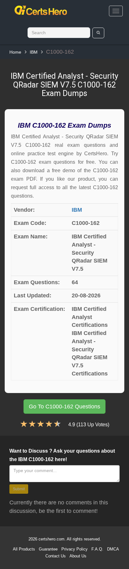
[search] (98, 33)
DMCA (113, 549)
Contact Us (55, 556)
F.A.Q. (97, 549)
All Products (24, 549)
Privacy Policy (74, 549)
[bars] (116, 11)
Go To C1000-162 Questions (64, 406)
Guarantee (48, 549)
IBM (34, 52)
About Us (78, 556)
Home (15, 52)
